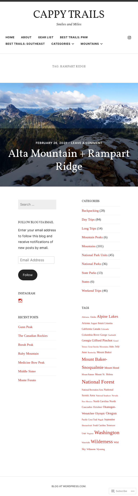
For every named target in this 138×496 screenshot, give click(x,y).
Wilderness (102, 441)
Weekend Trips (91, 290)
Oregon (111, 413)
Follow (28, 275)
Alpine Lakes (107, 316)
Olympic (100, 413)
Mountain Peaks (92, 237)
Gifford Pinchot (102, 340)
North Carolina (101, 401)
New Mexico (87, 402)
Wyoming (100, 449)
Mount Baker (104, 352)
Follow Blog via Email (36, 222)
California (87, 329)
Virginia (90, 434)
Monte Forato (27, 380)
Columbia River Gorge (94, 334)
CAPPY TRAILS (69, 15)
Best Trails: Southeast (25, 43)
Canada (96, 329)
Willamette (91, 449)
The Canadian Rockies (33, 335)
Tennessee (111, 425)
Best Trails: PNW (74, 37)
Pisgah (100, 420)
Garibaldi (112, 335)
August (94, 323)
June (84, 352)
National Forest (98, 382)
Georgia (86, 340)
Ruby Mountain (28, 353)
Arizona (86, 323)
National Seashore (103, 396)
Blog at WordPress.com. (69, 486)
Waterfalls (86, 443)
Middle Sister (27, 371)
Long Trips (89, 228)
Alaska (93, 317)
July (117, 346)
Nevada (115, 396)
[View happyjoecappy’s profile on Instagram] (20, 300)
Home (10, 37)
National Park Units (95, 255)
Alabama (85, 317)
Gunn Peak (25, 327)
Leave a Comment (86, 143)
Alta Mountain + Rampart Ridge (69, 160)
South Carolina (99, 425)
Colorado (105, 329)
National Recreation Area (92, 390)
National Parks (91, 264)
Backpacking (90, 210)
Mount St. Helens (104, 374)
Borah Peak (25, 344)
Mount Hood (111, 367)
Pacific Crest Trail (89, 419)
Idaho (111, 346)
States (85, 281)
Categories (60, 43)
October (97, 407)
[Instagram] (129, 37)
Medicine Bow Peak (31, 362)
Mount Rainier (88, 374)
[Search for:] (37, 204)
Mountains (90, 43)
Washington (106, 432)
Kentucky (92, 352)
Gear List (46, 37)
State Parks (89, 273)
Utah (84, 433)
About (26, 37)
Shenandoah (87, 425)
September (109, 419)
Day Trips (88, 219)
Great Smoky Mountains (98, 347)
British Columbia (105, 323)
